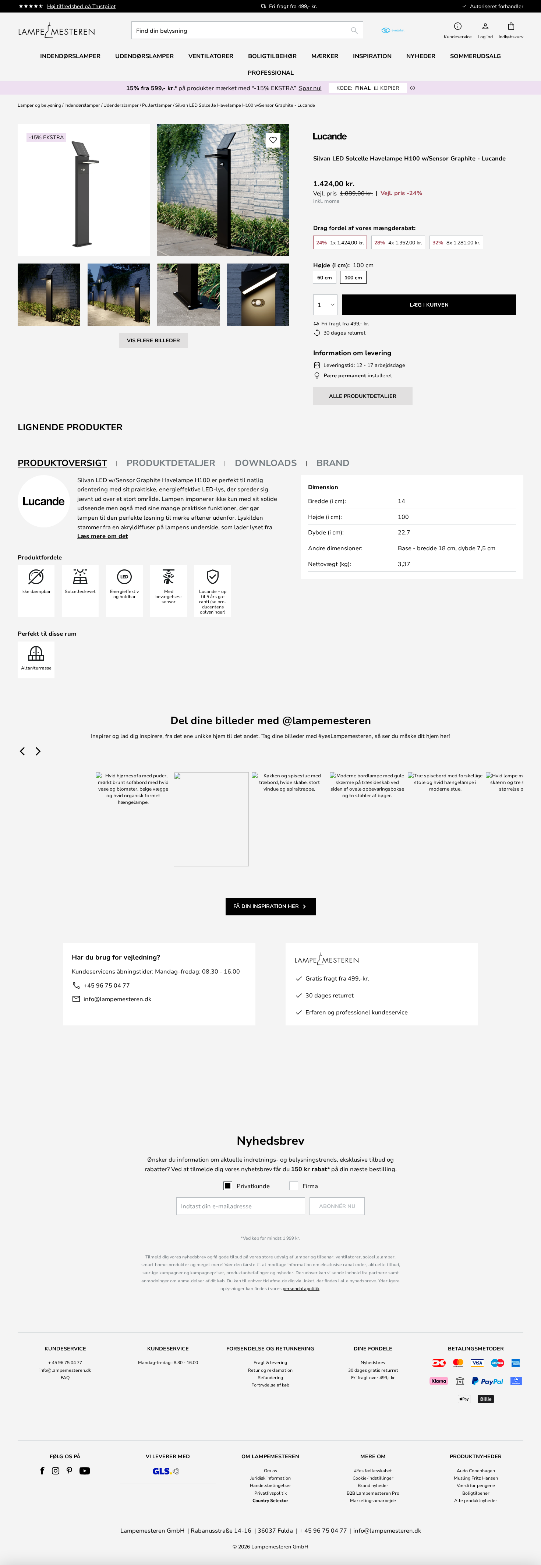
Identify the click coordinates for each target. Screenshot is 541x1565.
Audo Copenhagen (476, 1470)
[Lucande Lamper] (352, 136)
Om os (270, 1470)
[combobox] (247, 30)
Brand (333, 463)
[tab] (68, 463)
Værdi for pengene (476, 1485)
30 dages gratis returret (373, 1370)
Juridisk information (270, 1478)
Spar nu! (310, 88)
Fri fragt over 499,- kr (373, 1377)
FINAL (367, 87)
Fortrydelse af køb (270, 1385)
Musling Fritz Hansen (476, 1478)
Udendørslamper (121, 105)
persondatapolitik (301, 1288)
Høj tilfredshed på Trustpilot (81, 6)
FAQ (65, 1377)
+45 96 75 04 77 (107, 985)
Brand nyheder (373, 1485)
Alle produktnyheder (475, 1500)
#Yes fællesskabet (373, 1470)
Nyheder (420, 56)
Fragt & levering (270, 1362)
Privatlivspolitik (270, 1493)
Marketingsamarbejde (373, 1500)
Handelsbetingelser (270, 1485)
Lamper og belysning (39, 105)
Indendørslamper (82, 105)
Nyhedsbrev (373, 1362)
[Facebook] (42, 1470)
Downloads (266, 463)
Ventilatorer (210, 56)
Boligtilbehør (475, 1493)
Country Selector (270, 1500)
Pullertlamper (157, 105)
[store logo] (56, 30)
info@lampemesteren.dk (117, 999)
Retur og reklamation (270, 1370)
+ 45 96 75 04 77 (65, 1362)
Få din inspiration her (266, 905)
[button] (49, 295)
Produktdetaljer (171, 463)
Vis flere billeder (153, 340)
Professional (271, 72)
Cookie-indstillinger (373, 1478)
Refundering (270, 1377)
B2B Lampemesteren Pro (373, 1493)
